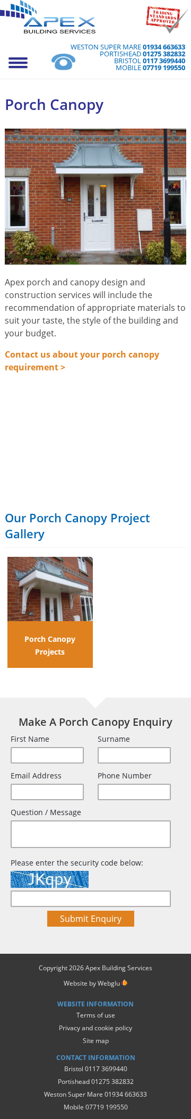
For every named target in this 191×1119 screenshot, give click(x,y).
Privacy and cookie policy (95, 1027)
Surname (114, 739)
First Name (30, 739)
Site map (96, 1040)
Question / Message (46, 812)
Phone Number (125, 775)
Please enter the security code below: (77, 863)
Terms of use (95, 1015)
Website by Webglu (92, 983)
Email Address (36, 775)
